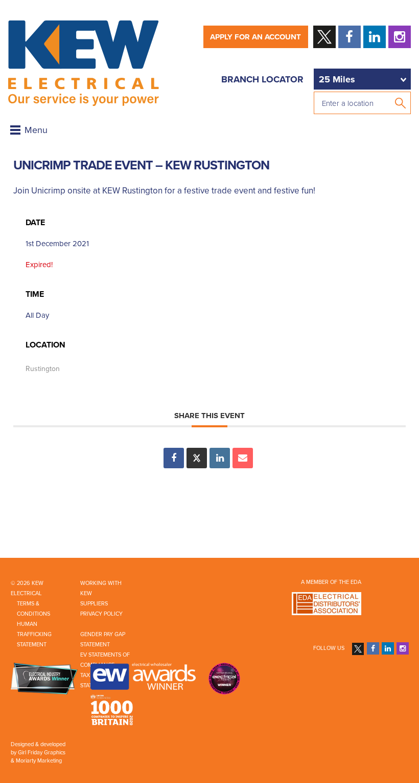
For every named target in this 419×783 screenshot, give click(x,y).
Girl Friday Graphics (41, 752)
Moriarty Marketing (39, 760)
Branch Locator (262, 79)
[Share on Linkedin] (220, 458)
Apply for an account (255, 36)
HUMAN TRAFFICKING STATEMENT (34, 634)
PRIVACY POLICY (101, 614)
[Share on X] (197, 458)
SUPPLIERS (94, 603)
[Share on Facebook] (174, 458)
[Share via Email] (242, 458)
